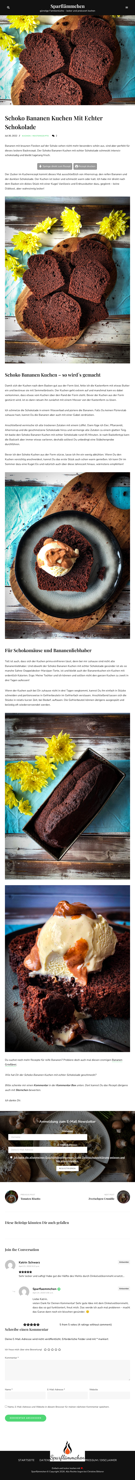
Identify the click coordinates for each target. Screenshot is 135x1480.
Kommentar (12, 1357)
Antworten (124, 1262)
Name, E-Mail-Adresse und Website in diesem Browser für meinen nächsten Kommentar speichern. (58, 1406)
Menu (126, 7)
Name (9, 1389)
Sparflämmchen (68, 6)
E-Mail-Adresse (56, 1389)
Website (93, 1389)
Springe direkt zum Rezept (56, 166)
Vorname (67, 1131)
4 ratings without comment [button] (95, 1324)
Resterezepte (41, 136)
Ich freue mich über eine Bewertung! (23, 1349)
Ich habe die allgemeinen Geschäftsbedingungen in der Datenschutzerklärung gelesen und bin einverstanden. (69, 1159)
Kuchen (26, 136)
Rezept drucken (86, 166)
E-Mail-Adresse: (67, 1145)
